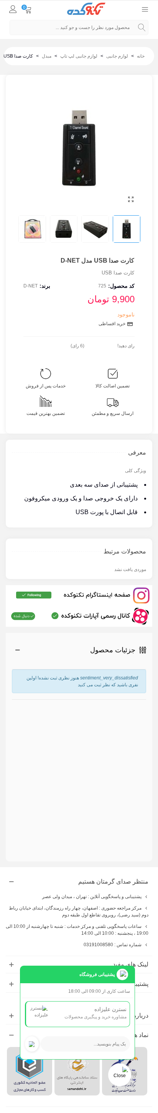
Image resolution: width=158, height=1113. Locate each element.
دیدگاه (139, 768)
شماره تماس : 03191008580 (113, 944)
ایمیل (141, 732)
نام (142, 703)
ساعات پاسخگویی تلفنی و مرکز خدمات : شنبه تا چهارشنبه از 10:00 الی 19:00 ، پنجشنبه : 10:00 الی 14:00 (77, 930)
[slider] (101, 344)
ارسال (124, 830)
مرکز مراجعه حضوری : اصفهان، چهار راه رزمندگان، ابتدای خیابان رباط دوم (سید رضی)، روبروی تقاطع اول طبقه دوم (78, 911)
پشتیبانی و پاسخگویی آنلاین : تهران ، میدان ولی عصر (92, 896)
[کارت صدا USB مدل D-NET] (131, 199)
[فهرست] (145, 9)
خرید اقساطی (113, 323)
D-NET (30, 286)
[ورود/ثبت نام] (13, 9)
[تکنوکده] (86, 9)
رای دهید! (126, 345)
